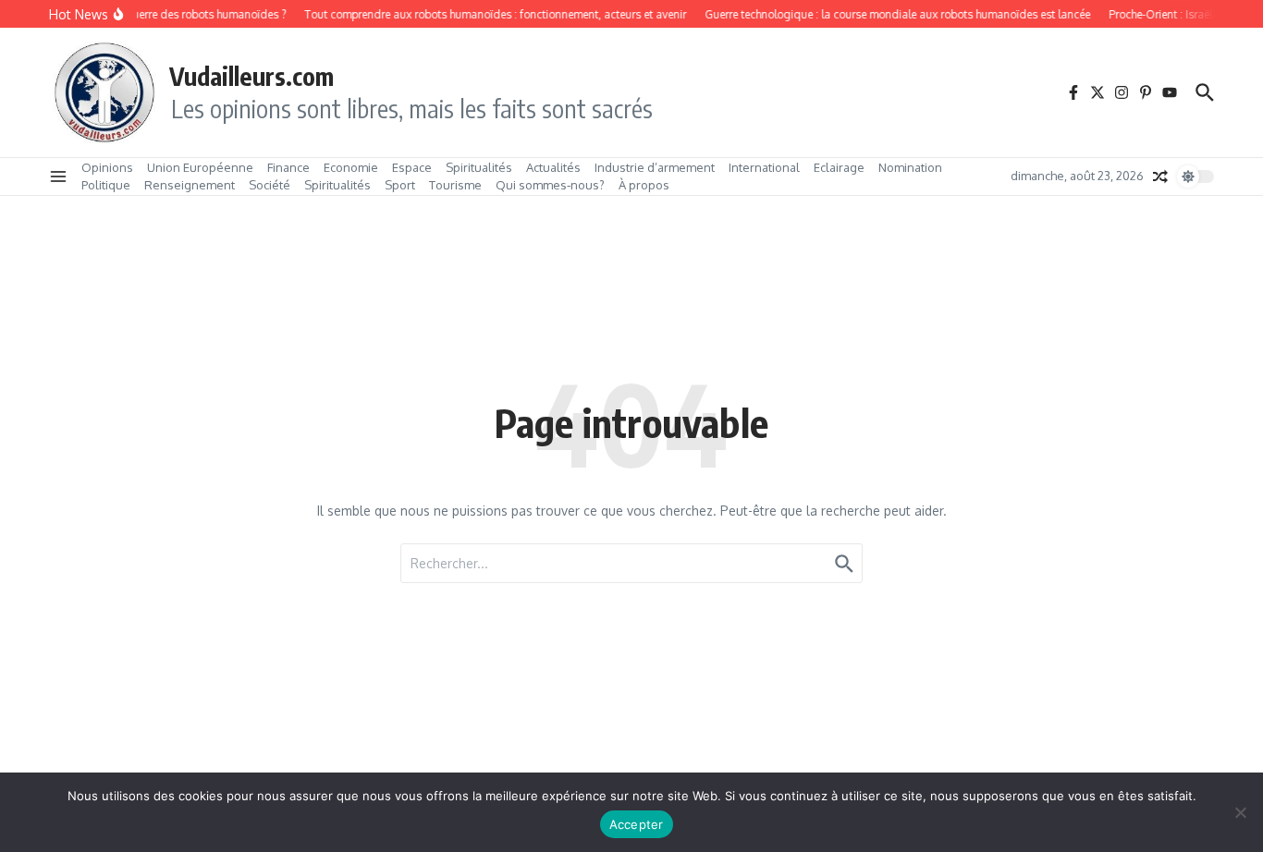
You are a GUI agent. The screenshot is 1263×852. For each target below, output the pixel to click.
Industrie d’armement (655, 167)
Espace (412, 167)
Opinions (107, 167)
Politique (105, 184)
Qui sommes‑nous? (550, 184)
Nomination (910, 167)
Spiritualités (479, 167)
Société (269, 184)
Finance (288, 167)
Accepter (636, 824)
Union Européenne (200, 167)
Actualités (553, 167)
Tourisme (455, 184)
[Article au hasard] (1160, 176)
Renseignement (189, 184)
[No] (1240, 812)
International (764, 167)
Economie (351, 167)
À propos (644, 184)
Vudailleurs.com (251, 75)
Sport (400, 184)
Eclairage (839, 167)
